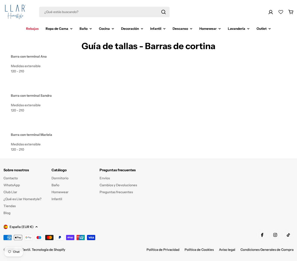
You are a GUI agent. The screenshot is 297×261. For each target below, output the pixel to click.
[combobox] (104, 12)
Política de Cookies (199, 250)
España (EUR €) (21, 227)
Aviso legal (227, 250)
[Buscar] (163, 12)
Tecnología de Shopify (48, 250)
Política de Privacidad (163, 250)
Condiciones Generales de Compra (267, 250)
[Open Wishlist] (281, 12)
